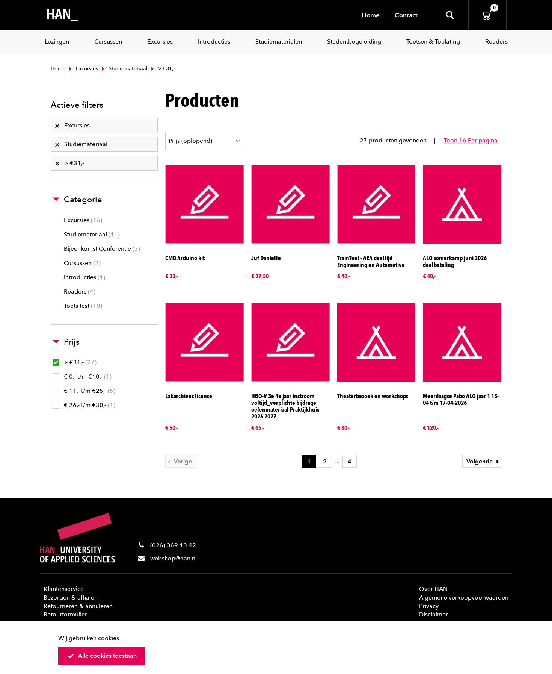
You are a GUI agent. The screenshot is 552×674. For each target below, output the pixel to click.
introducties (83, 277)
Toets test (82, 305)
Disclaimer (433, 614)
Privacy (429, 606)
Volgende (480, 461)
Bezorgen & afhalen (71, 597)
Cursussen (81, 263)
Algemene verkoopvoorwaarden (463, 597)
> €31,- (79, 362)
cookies (108, 638)
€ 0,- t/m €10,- (87, 376)
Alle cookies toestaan (107, 655)
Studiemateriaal (127, 68)
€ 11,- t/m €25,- (88, 390)
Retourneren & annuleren (78, 606)
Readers (79, 291)
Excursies (86, 68)
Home (371, 15)
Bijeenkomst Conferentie (101, 248)
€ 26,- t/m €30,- (88, 405)
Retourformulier (65, 614)
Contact (406, 15)
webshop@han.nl (173, 558)
